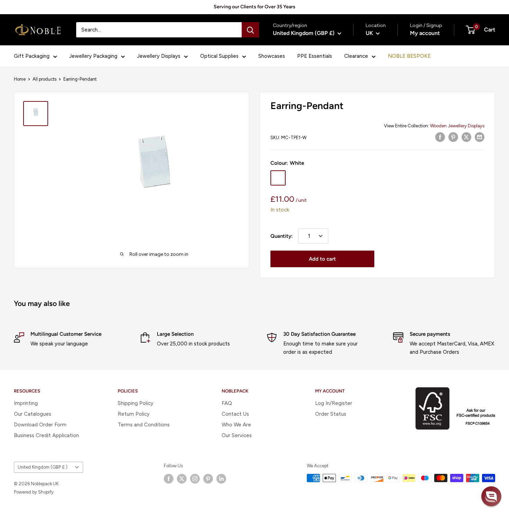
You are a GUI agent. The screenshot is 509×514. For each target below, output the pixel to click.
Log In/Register (333, 403)
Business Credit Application (46, 435)
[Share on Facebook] (440, 137)
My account (425, 33)
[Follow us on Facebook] (168, 479)
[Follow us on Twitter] (182, 479)
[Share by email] (479, 137)
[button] (491, 496)
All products (44, 79)
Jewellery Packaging (93, 56)
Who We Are (236, 425)
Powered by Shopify (34, 492)
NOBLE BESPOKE (409, 56)
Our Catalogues (32, 414)
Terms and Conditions (144, 425)
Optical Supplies (219, 56)
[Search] (250, 29)
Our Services (237, 435)
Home (20, 79)
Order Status (330, 414)
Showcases (271, 56)
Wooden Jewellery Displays (457, 125)
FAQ (227, 403)
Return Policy (134, 414)
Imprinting (26, 403)
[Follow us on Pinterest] (208, 479)
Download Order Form (40, 425)
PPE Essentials (314, 56)
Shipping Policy (135, 403)
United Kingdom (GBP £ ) (43, 467)
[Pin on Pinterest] (453, 137)
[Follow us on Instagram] (195, 479)
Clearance (356, 56)
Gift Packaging (32, 56)
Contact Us (235, 414)
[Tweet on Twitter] (466, 137)
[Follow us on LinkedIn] (221, 479)
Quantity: (281, 236)
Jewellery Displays (158, 56)
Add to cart (322, 259)
